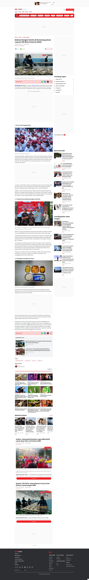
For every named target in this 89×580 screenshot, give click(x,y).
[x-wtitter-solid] (48, 82)
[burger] (73, 12)
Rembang (17, 85)
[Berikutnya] (53, 423)
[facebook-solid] (45, 82)
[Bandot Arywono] (16, 366)
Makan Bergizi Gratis (37, 85)
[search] (64, 9)
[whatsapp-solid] (42, 82)
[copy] (51, 82)
